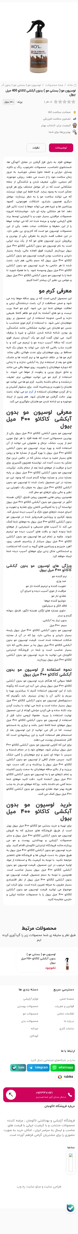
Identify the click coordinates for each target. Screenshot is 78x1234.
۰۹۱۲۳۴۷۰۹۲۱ (44, 1093)
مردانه (34, 1029)
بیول (6, 102)
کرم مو (29, 392)
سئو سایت (33, 1186)
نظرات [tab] (36, 148)
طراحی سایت (52, 1186)
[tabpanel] (39, 531)
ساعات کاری (66, 1029)
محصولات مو (30, 1014)
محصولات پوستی (27, 1006)
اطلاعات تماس (65, 1014)
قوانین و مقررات (64, 1006)
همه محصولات (54, 85)
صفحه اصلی (67, 999)
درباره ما (69, 1021)
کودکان (34, 1036)
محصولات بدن (29, 1021)
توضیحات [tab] (61, 148)
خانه (70, 85)
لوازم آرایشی (30, 999)
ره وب (21, 1186)
